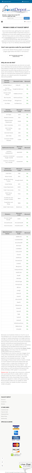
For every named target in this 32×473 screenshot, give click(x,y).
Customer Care (4, 409)
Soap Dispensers (8, 187)
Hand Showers (8, 225)
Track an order (4, 412)
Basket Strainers (8, 117)
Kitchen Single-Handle (7, 89)
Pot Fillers (7, 103)
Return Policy (4, 416)
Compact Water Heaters (8, 139)
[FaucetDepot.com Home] (16, 9)
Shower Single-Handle (8, 218)
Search (27, 18)
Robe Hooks (8, 176)
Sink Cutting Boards (8, 129)
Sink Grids (8, 136)
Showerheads (8, 222)
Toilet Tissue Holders (8, 193)
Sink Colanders (9, 125)
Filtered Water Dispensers (9, 121)
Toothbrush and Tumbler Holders (8, 198)
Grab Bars (8, 173)
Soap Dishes (8, 184)
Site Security (4, 418)
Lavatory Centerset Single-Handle (8, 157)
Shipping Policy (4, 414)
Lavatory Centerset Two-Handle (8, 161)
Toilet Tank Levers (8, 190)
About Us (3, 399)
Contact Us (3, 401)
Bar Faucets (7, 97)
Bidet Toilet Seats (8, 207)
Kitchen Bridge (7, 100)
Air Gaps (8, 114)
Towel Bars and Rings (8, 203)
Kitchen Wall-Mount (7, 93)
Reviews (3, 404)
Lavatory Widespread (8, 152)
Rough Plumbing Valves (8, 180)
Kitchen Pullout (7, 85)
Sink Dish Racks (8, 133)
